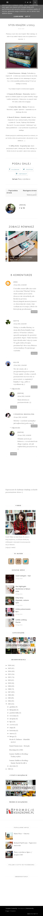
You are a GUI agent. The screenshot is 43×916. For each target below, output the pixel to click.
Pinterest (23, 174)
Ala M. (16, 362)
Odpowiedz (34, 311)
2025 (9, 668)
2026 (9, 665)
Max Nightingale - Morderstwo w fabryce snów (23, 588)
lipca (11, 722)
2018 (9, 689)
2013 (9, 704)
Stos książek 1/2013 (16, 750)
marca (12, 733)
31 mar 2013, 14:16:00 (24, 435)
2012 (9, 769)
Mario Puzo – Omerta (21, 834)
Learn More (18, 16)
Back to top (31, 914)
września (13, 716)
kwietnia (13, 730)
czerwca (13, 725)
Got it (27, 16)
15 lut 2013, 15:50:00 (20, 285)
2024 (9, 671)
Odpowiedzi (16, 389)
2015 (9, 698)
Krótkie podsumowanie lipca (23, 610)
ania (16, 282)
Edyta (16, 321)
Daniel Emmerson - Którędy (19, 746)
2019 (9, 686)
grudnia (12, 707)
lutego (12, 736)
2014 (9, 701)
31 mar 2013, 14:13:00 (20, 417)
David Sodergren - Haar (23, 576)
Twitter (29, 169)
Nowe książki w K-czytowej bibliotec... (19, 258)
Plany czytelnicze (24, 179)
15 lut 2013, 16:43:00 (20, 324)
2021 (9, 680)
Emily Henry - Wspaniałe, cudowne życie (22, 600)
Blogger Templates (11, 911)
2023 (9, 674)
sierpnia (12, 719)
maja (11, 728)
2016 (9, 695)
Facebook (15, 169)
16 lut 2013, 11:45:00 (24, 396)
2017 (9, 692)
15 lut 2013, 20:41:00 (20, 365)
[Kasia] (23, 205)
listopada (13, 710)
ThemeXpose (21, 908)
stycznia (13, 766)
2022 (9, 677)
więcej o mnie (10, 547)
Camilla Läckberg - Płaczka (21, 621)
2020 (9, 683)
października (14, 713)
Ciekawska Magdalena (24, 414)
